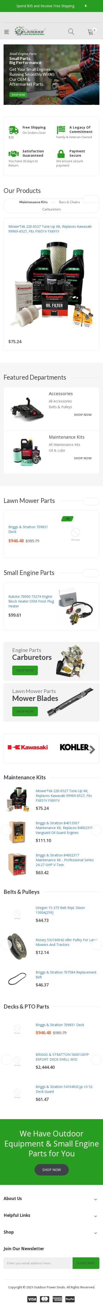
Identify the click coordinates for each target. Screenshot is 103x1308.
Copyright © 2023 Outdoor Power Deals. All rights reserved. (51, 1287)
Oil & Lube (57, 450)
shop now (83, 414)
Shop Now (18, 94)
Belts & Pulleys (60, 407)
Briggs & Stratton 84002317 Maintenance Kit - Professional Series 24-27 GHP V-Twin (65, 860)
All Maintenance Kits (64, 444)
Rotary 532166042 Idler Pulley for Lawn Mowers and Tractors (66, 942)
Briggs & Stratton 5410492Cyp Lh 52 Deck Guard (64, 1089)
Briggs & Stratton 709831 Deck (28, 529)
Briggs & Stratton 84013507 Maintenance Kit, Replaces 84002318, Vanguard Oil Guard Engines (65, 828)
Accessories (61, 393)
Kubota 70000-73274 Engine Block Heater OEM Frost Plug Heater (31, 601)
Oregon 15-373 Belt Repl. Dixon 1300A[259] (60, 910)
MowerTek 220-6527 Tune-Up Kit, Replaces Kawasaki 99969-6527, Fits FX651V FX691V (50, 228)
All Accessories (60, 401)
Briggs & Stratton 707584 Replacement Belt (66, 974)
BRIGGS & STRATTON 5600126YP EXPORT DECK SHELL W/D (62, 1057)
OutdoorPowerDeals (24, 236)
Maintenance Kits (67, 437)
